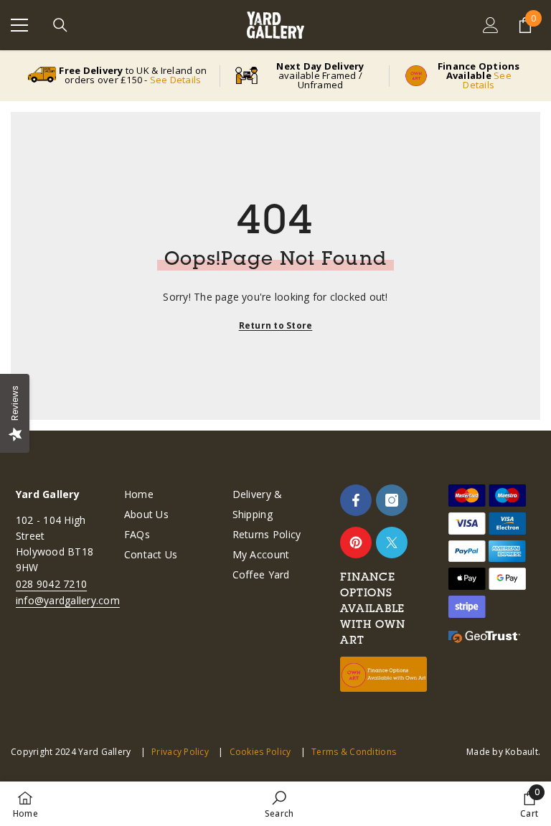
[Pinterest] (356, 542)
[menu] (19, 25)
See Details (176, 79)
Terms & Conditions (353, 752)
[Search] (60, 25)
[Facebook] (356, 500)
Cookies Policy (260, 752)
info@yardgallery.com (68, 600)
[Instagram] (392, 500)
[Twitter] (392, 542)
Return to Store (276, 325)
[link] (279, 803)
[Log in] (491, 25)
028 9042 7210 (51, 584)
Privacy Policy (180, 752)
